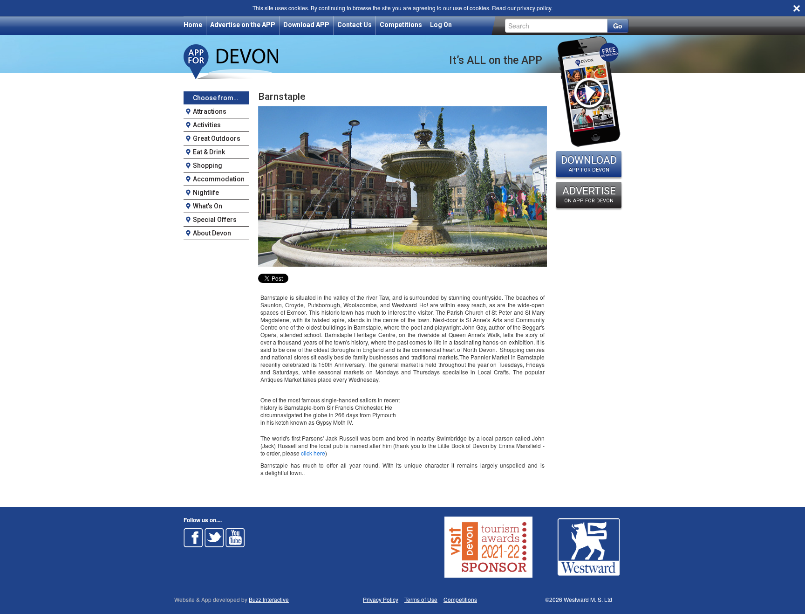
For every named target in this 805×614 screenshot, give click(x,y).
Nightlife (206, 192)
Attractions (209, 111)
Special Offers (215, 219)
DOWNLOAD (589, 163)
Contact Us (354, 24)
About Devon (212, 233)
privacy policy (534, 8)
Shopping (207, 165)
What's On (207, 206)
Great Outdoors (216, 138)
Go (617, 25)
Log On (441, 24)
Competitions (401, 24)
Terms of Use (420, 599)
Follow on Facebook (193, 537)
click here (313, 453)
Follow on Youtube (235, 537)
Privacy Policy (380, 599)
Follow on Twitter (214, 537)
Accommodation (219, 179)
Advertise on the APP (242, 24)
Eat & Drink (209, 152)
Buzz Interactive (269, 599)
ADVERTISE (589, 194)
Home (193, 24)
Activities (207, 125)
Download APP (306, 24)
